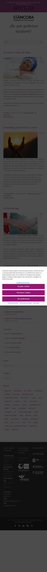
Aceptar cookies (23, 286)
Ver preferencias (23, 299)
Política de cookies (13, 302)
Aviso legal (36, 302)
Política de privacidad (26, 302)
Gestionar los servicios (23, 282)
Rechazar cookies (23, 293)
